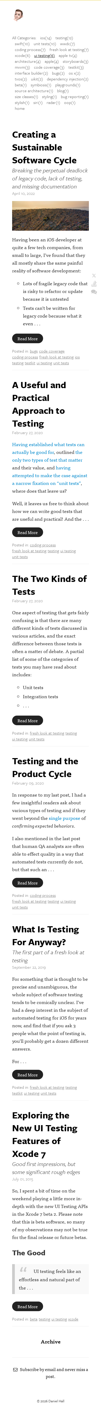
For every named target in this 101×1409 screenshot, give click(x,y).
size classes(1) (26, 96)
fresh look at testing (56, 357)
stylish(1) (22, 102)
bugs (34, 351)
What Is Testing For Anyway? (45, 935)
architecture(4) (28, 61)
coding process (25, 357)
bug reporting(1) (75, 96)
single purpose (64, 818)
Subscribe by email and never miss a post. (53, 1373)
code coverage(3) (49, 67)
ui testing (44, 363)
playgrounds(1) (68, 85)
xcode (73, 1319)
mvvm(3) (22, 67)
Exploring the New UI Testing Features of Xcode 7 (44, 1134)
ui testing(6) (44, 55)
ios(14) (46, 38)
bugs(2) (58, 73)
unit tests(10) (45, 44)
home (20, 108)
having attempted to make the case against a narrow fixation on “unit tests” (49, 475)
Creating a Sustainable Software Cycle (44, 147)
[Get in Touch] (94, 292)
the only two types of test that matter (47, 456)
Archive (51, 1341)
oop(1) (70, 102)
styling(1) (49, 96)
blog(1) (63, 91)
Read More (28, 338)
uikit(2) (37, 79)
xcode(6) (22, 55)
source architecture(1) (34, 91)
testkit (30, 363)
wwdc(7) (67, 44)
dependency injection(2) (68, 79)
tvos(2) (21, 79)
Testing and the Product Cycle (45, 767)
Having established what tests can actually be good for (48, 448)
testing (17, 363)
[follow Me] (94, 276)
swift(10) (22, 44)
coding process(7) (30, 49)
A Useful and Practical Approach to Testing (39, 404)
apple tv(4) (68, 55)
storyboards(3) (76, 61)
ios (77, 357)
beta (33, 1319)
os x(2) (75, 73)
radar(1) (53, 102)
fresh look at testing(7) (69, 49)
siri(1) (38, 102)
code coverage (52, 351)
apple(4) (52, 61)
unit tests (61, 363)
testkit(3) (76, 67)
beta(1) (21, 85)
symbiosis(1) (41, 85)
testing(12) (64, 38)
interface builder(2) (31, 73)
